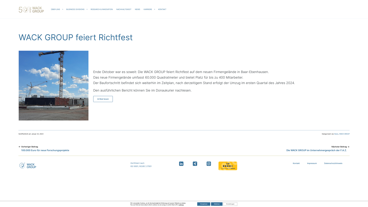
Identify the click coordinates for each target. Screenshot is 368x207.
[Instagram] (209, 164)
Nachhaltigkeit (123, 9)
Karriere (148, 9)
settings (181, 205)
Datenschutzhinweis (333, 163)
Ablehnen (217, 204)
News (137, 9)
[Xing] (195, 164)
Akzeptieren (203, 204)
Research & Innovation (102, 9)
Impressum (312, 163)
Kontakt (162, 9)
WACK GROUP (344, 134)
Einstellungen (230, 204)
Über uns (55, 9)
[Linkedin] (181, 164)
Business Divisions (75, 9)
